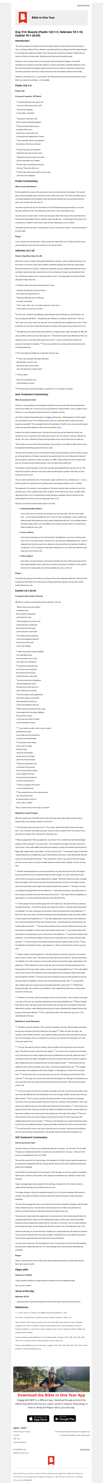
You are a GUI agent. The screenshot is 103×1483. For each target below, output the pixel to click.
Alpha (49, 417)
